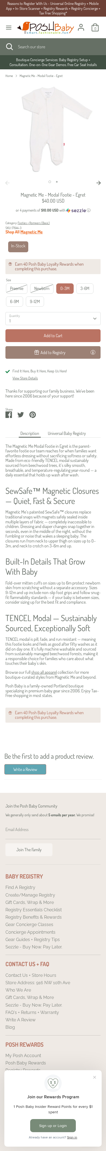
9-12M (35, 301)
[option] (53, 62)
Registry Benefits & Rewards (33, 917)
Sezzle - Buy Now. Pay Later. (33, 947)
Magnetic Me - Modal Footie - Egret (41, 76)
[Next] (99, 183)
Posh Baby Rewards (25, 1063)
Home (9, 76)
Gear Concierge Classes (29, 924)
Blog (10, 1027)
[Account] (81, 24)
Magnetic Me (31, 232)
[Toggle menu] (8, 27)
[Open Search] (9, 46)
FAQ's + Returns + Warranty (32, 1012)
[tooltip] (93, 352)
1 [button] (49, 181)
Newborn (41, 288)
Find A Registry (20, 887)
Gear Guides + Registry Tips (32, 939)
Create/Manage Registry (30, 895)
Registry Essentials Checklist (33, 909)
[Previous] (7, 183)
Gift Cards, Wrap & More (29, 902)
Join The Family (29, 849)
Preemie (16, 288)
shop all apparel (44, 672)
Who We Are (18, 990)
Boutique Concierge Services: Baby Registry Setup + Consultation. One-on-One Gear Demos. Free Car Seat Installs (53, 62)
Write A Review (20, 1019)
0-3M (65, 288)
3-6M (84, 288)
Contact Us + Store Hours (30, 975)
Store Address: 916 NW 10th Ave (37, 982)
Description (29, 433)
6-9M (14, 301)
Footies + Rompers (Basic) (34, 223)
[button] (53, 210)
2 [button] (57, 182)
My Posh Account (23, 1055)
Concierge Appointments (30, 932)
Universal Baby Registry (67, 433)
